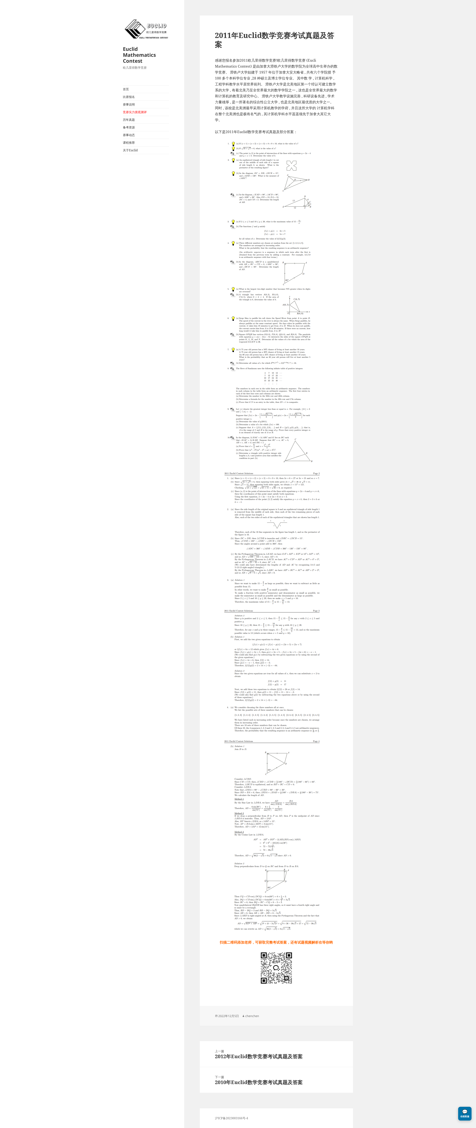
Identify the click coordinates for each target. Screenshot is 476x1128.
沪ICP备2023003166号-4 (231, 1118)
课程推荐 (129, 143)
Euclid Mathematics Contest (139, 54)
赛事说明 (129, 104)
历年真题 (129, 120)
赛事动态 (129, 135)
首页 (126, 89)
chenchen (252, 1016)
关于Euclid (130, 150)
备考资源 (129, 127)
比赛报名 (129, 97)
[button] (465, 1114)
